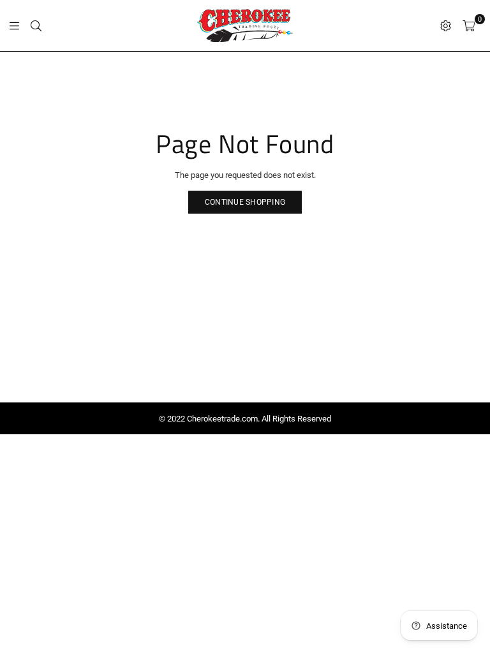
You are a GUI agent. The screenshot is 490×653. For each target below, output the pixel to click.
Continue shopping (245, 202)
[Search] (36, 25)
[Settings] (445, 25)
